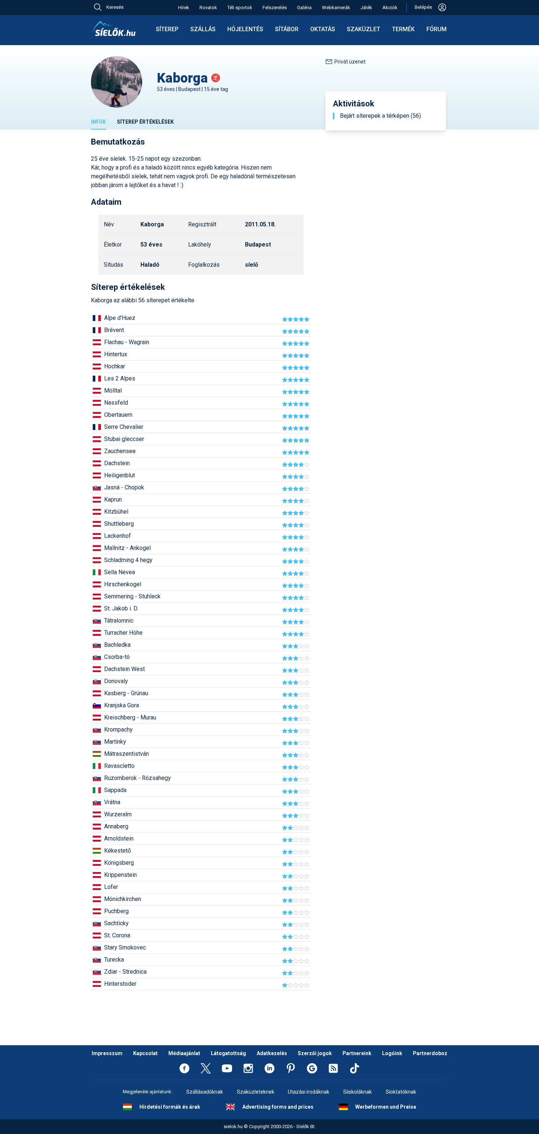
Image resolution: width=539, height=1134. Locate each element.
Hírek (183, 7)
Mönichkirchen (122, 899)
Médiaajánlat (184, 1053)
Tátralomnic (118, 620)
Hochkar (114, 366)
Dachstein (117, 463)
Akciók (389, 7)
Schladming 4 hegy (128, 560)
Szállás (203, 29)
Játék (366, 7)
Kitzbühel (116, 511)
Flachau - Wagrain (126, 342)
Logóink (392, 1053)
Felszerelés (275, 7)
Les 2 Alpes (119, 378)
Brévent (114, 330)
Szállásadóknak (204, 1092)
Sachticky (116, 923)
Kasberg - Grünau (126, 693)
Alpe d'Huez (119, 317)
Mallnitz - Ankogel (127, 547)
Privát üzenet (350, 62)
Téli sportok (239, 7)
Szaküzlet (363, 29)
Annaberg (116, 826)
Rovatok (208, 7)
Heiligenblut (119, 475)
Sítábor (286, 29)
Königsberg (119, 862)
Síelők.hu (114, 28)
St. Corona (117, 935)
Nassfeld (116, 402)
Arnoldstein (118, 838)
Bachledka (117, 644)
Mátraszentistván (126, 753)
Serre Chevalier (123, 426)
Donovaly (116, 681)
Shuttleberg (119, 523)
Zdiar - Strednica (125, 971)
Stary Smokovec (125, 947)
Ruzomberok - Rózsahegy (137, 777)
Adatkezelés (272, 1053)
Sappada (115, 790)
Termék (403, 29)
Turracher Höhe (123, 632)
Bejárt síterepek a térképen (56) (380, 116)
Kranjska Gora (121, 705)
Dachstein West (124, 669)
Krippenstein (120, 874)
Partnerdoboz (430, 1053)
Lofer (111, 886)
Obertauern (118, 414)
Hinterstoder (120, 983)
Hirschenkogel (122, 584)
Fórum (436, 29)
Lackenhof (117, 535)
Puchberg (116, 911)
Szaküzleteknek (255, 1092)
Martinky (115, 741)
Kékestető (117, 850)
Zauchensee (120, 451)
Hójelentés (245, 29)
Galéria (304, 7)
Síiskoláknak (357, 1092)
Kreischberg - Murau (130, 717)
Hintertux (115, 354)
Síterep (167, 29)
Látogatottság (228, 1053)
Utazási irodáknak (308, 1092)
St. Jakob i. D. (121, 608)
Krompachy (118, 729)
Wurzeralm (118, 814)
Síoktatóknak (401, 1092)
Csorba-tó (117, 656)
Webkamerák (336, 7)
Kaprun (113, 499)
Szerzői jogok (315, 1053)
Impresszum (107, 1053)
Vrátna (112, 802)
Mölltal (113, 390)
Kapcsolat (145, 1053)
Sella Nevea (119, 572)
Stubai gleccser (124, 438)
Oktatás (322, 29)
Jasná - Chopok (124, 487)
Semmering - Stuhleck (132, 596)
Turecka (114, 959)
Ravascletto (119, 765)
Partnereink (356, 1053)
